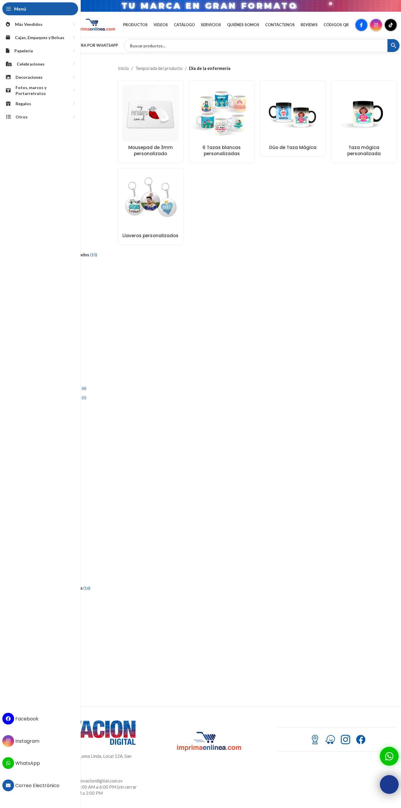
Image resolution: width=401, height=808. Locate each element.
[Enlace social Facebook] (361, 25)
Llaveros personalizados (150, 235)
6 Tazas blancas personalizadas (222, 150)
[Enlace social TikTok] (391, 25)
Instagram (26, 740)
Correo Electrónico (36, 785)
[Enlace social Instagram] (376, 25)
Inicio (123, 68)
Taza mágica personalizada (364, 150)
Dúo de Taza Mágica (292, 147)
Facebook (26, 718)
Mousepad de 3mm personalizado (150, 150)
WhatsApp (27, 763)
